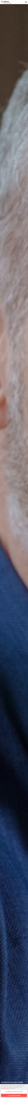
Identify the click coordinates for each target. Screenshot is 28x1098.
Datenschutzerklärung (5, 1088)
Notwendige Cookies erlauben (14, 1091)
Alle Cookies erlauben (14, 1095)
